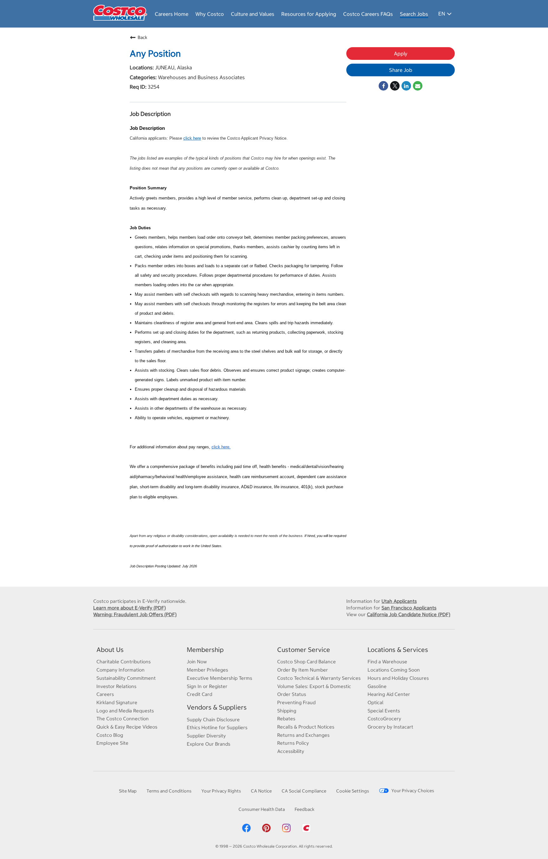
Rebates (286, 719)
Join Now (197, 662)
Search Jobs (414, 14)
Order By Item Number (302, 670)
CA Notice (261, 791)
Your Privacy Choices (412, 790)
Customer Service (303, 650)
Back (142, 37)
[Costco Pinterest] (266, 831)
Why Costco (209, 14)
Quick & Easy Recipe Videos (126, 727)
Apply (401, 53)
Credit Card (199, 694)
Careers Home (171, 14)
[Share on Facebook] (383, 86)
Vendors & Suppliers (217, 707)
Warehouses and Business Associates (201, 77)
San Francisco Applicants (409, 608)
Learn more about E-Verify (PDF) (129, 608)
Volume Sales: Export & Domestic (314, 686)
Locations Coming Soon (394, 670)
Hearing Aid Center (389, 694)
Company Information (120, 670)
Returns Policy (293, 743)
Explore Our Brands (208, 744)
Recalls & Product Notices (305, 727)
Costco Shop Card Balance (306, 662)
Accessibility (290, 751)
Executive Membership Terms (219, 678)
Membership (205, 650)
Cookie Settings (352, 791)
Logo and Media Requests (125, 711)
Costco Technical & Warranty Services (319, 678)
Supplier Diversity (206, 736)
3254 (153, 87)
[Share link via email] (417, 86)
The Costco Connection (122, 719)
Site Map (128, 791)
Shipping (286, 711)
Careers (105, 694)
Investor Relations (116, 686)
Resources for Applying (308, 14)
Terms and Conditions (169, 791)
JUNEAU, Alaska (173, 67)
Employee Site (112, 743)
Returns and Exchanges (303, 735)
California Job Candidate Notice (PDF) (408, 614)
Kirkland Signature (116, 702)
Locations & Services (398, 650)
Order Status (291, 694)
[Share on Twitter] (395, 86)
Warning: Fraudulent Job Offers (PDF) (135, 614)
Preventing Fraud (296, 702)
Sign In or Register (207, 686)
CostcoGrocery (384, 719)
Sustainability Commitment (126, 678)
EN (441, 13)
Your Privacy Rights (221, 791)
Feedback (304, 809)
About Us (110, 650)
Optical (375, 702)
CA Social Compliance (304, 791)
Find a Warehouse (387, 662)
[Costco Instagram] (286, 831)
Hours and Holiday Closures (398, 678)
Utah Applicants (399, 601)
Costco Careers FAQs (368, 14)
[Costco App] (306, 831)
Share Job (400, 70)
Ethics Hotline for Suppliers (217, 727)
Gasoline (377, 686)
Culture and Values (252, 14)
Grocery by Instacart (390, 727)
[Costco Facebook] (246, 831)
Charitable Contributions (123, 662)
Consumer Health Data (261, 809)
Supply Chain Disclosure (213, 720)
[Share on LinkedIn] (406, 86)
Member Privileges (207, 670)
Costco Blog (109, 735)
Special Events (384, 711)
